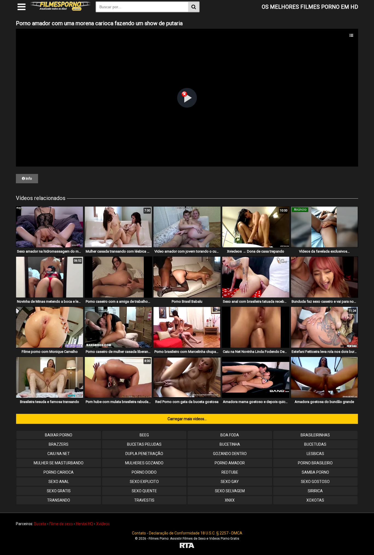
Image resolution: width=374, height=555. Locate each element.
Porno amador (230, 463)
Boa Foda (229, 435)
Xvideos (103, 524)
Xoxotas (315, 500)
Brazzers (58, 444)
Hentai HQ (84, 524)
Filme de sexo (61, 524)
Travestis (144, 500)
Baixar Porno (58, 435)
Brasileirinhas (315, 435)
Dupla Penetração (144, 453)
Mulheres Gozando (144, 463)
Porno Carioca (59, 472)
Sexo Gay (230, 481)
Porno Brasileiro (315, 463)
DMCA (236, 533)
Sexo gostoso (315, 481)
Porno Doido (144, 472)
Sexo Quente (144, 491)
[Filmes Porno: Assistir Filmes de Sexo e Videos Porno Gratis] (60, 9)
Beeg (144, 435)
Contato (139, 533)
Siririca (315, 491)
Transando (58, 500)
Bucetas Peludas (144, 444)
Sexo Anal (58, 481)
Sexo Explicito (144, 481)
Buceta (40, 524)
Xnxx (230, 500)
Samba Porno (315, 472)
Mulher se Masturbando (59, 463)
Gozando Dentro (230, 453)
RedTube (229, 472)
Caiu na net (58, 453)
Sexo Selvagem (230, 491)
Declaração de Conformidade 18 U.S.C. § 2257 (188, 533)
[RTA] (187, 546)
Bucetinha (230, 444)
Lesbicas (315, 453)
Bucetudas (315, 444)
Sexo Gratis (59, 491)
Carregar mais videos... (187, 419)
